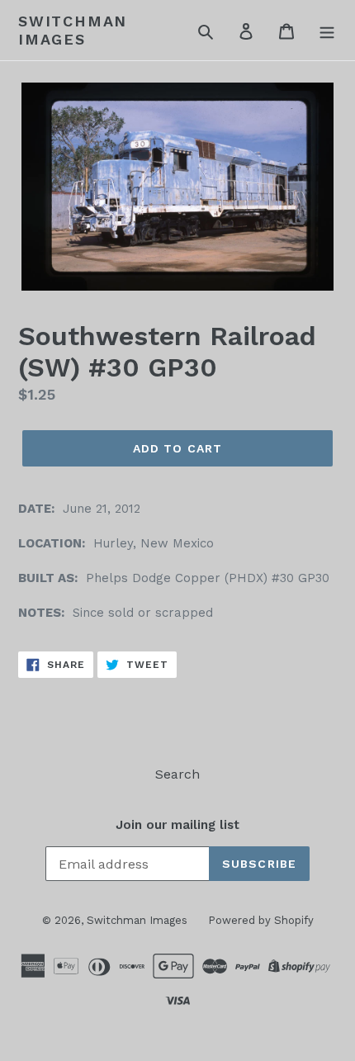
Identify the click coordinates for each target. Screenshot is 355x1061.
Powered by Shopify (261, 920)
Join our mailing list (177, 824)
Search (177, 774)
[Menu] (327, 30)
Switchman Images (72, 30)
